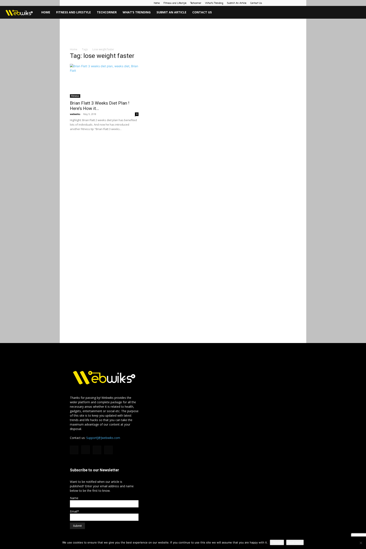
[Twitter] (293, 3)
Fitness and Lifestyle (175, 3)
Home (157, 3)
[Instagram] (279, 3)
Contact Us (256, 3)
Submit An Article (236, 3)
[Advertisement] (183, 33)
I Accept (277, 542)
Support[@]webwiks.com (103, 438)
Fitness (75, 95)
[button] (361, 13)
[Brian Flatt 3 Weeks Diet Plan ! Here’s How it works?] (104, 81)
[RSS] (286, 3)
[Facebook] (272, 3)
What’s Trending (214, 3)
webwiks (75, 114)
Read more (295, 542)
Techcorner (195, 3)
